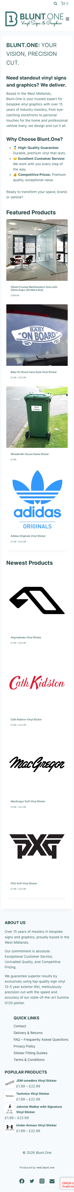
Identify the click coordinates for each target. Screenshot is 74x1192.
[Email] (52, 1181)
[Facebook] (22, 1181)
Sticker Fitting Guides (31, 1053)
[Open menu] (67, 19)
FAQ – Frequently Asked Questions (41, 1040)
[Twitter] (32, 1181)
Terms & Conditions (29, 1060)
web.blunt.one (45, 1167)
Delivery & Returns (28, 1033)
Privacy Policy (24, 1046)
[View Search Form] (55, 3)
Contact (20, 1026)
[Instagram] (42, 1181)
